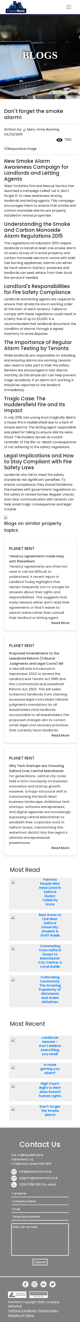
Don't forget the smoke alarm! (50, 1111)
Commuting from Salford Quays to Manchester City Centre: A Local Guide (50, 956)
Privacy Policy (48, 1311)
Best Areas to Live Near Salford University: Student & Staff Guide (50, 925)
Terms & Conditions (22, 1311)
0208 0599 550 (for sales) (37, 1184)
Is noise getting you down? (50, 1069)
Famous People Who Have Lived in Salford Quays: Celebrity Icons (50, 892)
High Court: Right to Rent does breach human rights (50, 1090)
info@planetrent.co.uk (35, 1171)
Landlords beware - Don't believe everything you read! (50, 1046)
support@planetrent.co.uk (38, 1178)
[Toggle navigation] (68, 7)
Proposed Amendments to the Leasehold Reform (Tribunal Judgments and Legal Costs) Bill (36, 658)
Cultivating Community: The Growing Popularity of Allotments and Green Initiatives (50, 989)
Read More (60, 623)
